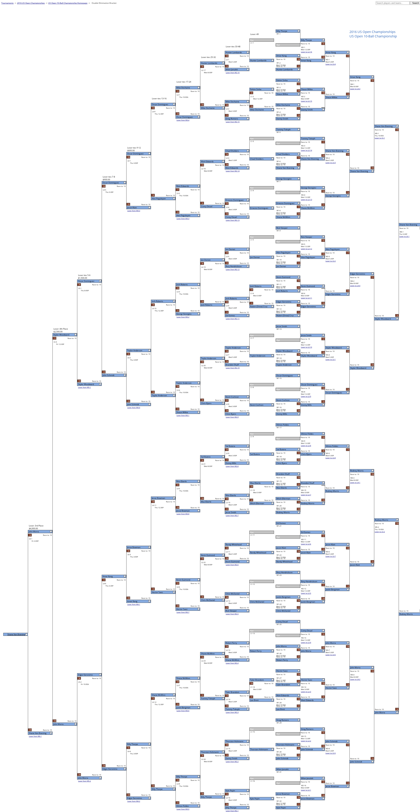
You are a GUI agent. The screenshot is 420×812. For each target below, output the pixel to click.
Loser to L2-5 (306, 593)
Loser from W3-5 (183, 809)
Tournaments (7, 3)
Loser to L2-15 (306, 101)
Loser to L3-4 (331, 64)
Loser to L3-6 (331, 655)
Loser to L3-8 (331, 458)
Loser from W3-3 (183, 218)
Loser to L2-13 (306, 199)
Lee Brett (280, 709)
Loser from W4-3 (133, 210)
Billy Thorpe (281, 31)
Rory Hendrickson (284, 572)
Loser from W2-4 (232, 663)
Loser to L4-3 (355, 89)
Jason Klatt (281, 547)
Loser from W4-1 (133, 604)
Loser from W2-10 (233, 368)
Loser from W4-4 (133, 407)
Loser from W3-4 (183, 120)
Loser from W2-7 (232, 515)
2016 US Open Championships (31, 3)
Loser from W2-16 (233, 72)
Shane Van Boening (285, 168)
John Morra (281, 646)
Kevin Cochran (283, 400)
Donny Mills (281, 414)
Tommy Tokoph (283, 129)
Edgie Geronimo (283, 301)
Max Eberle (281, 487)
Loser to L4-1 (355, 482)
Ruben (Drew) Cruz (285, 315)
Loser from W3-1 (183, 415)
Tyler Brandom (283, 684)
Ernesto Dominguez (285, 203)
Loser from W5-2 (84, 781)
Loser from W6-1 (35, 736)
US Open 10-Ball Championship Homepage (67, 3)
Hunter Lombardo (284, 69)
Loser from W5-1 (84, 387)
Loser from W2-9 (232, 417)
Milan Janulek (282, 769)
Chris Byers (281, 463)
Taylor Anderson (284, 364)
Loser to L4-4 (355, 285)
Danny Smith (282, 118)
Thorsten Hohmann (285, 744)
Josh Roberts (282, 291)
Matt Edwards (282, 695)
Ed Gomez (281, 523)
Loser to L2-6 (306, 544)
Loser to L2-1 (306, 790)
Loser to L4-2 (355, 679)
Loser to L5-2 (380, 532)
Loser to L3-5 (331, 753)
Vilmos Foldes (282, 424)
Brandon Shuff (283, 474)
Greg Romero (282, 720)
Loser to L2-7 (306, 495)
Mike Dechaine (283, 105)
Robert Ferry (282, 660)
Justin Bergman (283, 597)
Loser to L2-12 (306, 249)
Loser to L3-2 (331, 261)
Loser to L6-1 (404, 236)
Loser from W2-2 (232, 761)
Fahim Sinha (282, 80)
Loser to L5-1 (380, 138)
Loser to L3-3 (331, 162)
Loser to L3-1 (331, 359)
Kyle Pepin (281, 807)
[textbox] (393, 3)
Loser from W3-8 (183, 514)
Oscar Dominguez (284, 375)
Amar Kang (281, 55)
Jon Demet (281, 266)
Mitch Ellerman (283, 498)
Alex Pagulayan (283, 252)
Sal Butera (281, 449)
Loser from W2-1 (232, 811)
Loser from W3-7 (183, 612)
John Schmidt (282, 758)
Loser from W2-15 (233, 122)
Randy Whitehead (284, 561)
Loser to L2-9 (306, 396)
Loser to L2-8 (306, 445)
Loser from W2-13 (233, 220)
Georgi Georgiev (284, 178)
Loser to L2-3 (306, 691)
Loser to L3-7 (331, 556)
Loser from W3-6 (183, 710)
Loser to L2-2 (306, 741)
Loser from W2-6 (232, 564)
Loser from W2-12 (233, 269)
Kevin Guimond (283, 277)
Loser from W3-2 (183, 317)
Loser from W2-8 (232, 466)
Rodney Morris (283, 512)
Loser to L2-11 (306, 298)
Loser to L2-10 (306, 347)
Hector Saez (282, 670)
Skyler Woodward (284, 351)
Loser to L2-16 (306, 52)
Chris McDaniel (283, 610)
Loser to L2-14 (306, 150)
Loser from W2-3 (232, 712)
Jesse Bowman (283, 793)
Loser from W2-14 (233, 171)
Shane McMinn (283, 217)
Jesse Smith (281, 326)
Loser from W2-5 (232, 614)
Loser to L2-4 (306, 642)
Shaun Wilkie (282, 94)
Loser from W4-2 (133, 801)
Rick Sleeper (282, 228)
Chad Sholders (283, 154)
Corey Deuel (282, 621)
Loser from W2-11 (233, 318)
